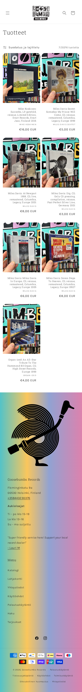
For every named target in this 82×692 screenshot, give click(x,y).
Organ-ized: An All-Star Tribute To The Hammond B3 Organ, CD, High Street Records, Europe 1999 (21, 365)
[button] (7, 13)
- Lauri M (14, 548)
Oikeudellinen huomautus (34, 681)
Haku (11, 613)
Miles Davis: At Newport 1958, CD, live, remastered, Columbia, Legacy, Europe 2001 (22, 198)
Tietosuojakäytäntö (23, 675)
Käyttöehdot (16, 596)
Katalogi (13, 570)
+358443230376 (19, 498)
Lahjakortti (15, 578)
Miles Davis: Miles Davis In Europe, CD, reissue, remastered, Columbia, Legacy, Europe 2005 (22, 283)
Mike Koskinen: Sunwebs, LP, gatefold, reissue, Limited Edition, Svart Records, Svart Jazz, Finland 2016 (22, 114)
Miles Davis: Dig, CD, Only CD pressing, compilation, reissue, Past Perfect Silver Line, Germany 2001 (61, 199)
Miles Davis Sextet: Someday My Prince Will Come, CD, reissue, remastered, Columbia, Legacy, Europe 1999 (60, 114)
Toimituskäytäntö (63, 675)
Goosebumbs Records (34, 670)
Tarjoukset (14, 622)
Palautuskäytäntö (19, 604)
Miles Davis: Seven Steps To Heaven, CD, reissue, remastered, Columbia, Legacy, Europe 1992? (60, 283)
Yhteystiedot (16, 587)
